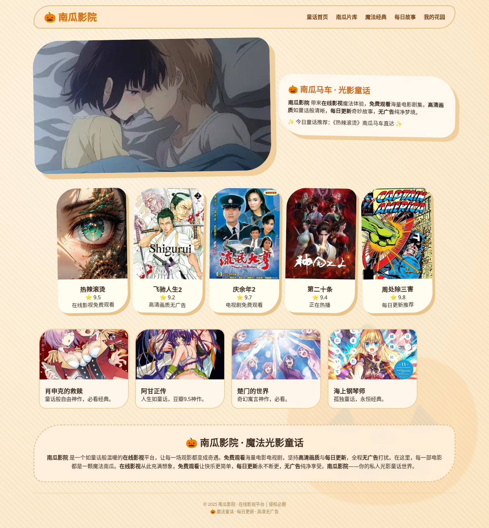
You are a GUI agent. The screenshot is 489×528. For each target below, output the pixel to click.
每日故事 (405, 17)
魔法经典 (376, 17)
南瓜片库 (346, 17)
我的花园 (434, 17)
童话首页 (317, 17)
